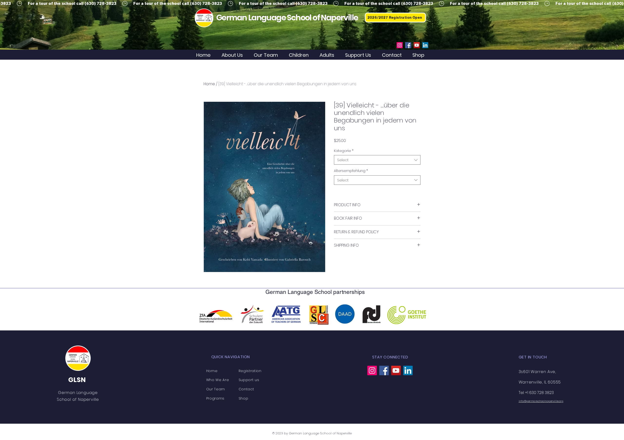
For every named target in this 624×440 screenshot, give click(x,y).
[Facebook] (408, 45)
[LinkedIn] (425, 45)
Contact (246, 389)
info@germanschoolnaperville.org (541, 401)
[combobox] (377, 160)
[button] (300, 55)
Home (209, 84)
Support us (249, 379)
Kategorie (343, 151)
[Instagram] (400, 45)
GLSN (77, 379)
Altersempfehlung (351, 171)
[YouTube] (417, 45)
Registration (250, 370)
